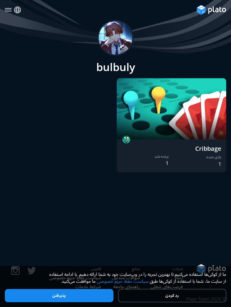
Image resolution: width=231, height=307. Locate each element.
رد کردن (172, 295)
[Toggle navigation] (8, 10)
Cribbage (208, 149)
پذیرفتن (59, 295)
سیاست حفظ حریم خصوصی (123, 281)
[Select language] (17, 10)
